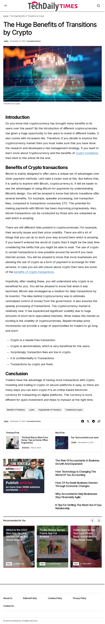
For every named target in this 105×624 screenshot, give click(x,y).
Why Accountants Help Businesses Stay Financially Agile (76, 495)
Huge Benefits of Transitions (50, 410)
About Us (7, 598)
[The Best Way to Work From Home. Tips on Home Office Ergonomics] (27, 441)
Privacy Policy (79, 598)
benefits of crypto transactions (34, 272)
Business (25, 448)
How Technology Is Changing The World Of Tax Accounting (75, 473)
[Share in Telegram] (93, 421)
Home (5, 16)
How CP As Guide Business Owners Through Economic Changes (76, 484)
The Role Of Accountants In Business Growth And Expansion (77, 462)
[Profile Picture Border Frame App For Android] (52, 547)
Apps (6, 41)
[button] (5, 6)
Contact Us (8, 606)
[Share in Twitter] (88, 421)
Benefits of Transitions (16, 410)
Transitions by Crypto (73, 410)
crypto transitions (87, 153)
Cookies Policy (55, 598)
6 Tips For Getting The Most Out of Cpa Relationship (78, 506)
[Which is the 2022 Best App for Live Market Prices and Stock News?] (19, 547)
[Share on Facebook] (82, 421)
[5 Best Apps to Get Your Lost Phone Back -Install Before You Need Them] (86, 547)
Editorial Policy (30, 598)
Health (73, 442)
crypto (31, 410)
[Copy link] (99, 421)
